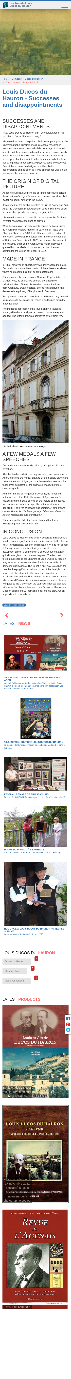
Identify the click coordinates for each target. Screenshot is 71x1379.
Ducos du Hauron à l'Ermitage (24, 849)
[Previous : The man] (6, 616)
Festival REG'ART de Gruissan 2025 (26, 794)
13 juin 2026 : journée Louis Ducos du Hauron (33, 742)
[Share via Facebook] (68, 1019)
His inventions (16, 970)
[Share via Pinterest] (68, 1024)
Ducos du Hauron (18, 960)
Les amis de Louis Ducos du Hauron (18, 4)
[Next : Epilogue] (62, 616)
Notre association (18, 980)
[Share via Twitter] (68, 1030)
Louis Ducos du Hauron (14, 605)
